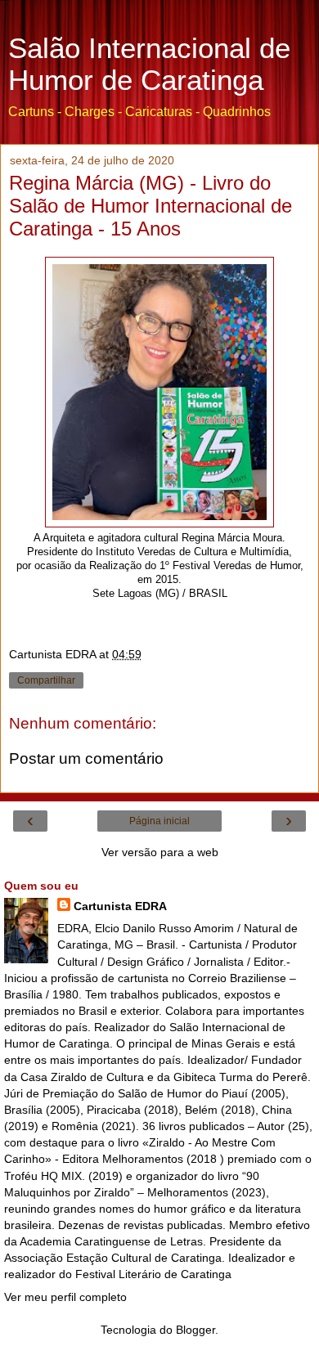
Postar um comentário (86, 758)
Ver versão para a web (159, 852)
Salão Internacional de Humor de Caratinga (149, 64)
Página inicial (159, 821)
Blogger (195, 1329)
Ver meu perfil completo (65, 1296)
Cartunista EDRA (120, 906)
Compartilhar (46, 680)
